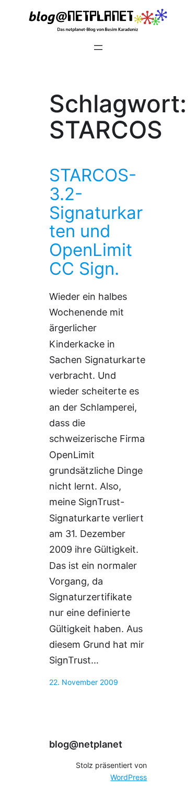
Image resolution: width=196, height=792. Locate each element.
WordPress (128, 777)
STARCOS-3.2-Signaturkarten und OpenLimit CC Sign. (96, 222)
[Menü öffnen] (98, 47)
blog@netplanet (85, 744)
